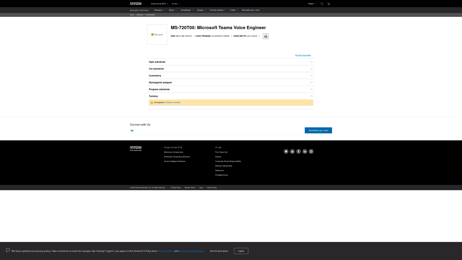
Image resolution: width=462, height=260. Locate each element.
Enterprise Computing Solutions (177, 156)
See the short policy (219, 251)
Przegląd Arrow (221, 175)
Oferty (171, 10)
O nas (174, 3)
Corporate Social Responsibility (228, 161)
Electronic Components (173, 152)
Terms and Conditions (191, 250)
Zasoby (200, 10)
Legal (201, 187)
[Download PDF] (265, 36)
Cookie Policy (212, 187)
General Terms (190, 187)
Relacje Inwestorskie (223, 166)
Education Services (139, 10)
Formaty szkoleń (217, 10)
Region (311, 3)
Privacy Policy (176, 187)
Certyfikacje (185, 10)
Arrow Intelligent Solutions (175, 161)
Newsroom (219, 170)
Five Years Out (221, 152)
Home (132, 15)
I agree (241, 251)
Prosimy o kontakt (172, 102)
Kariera (218, 156)
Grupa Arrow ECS (158, 3)
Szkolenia (158, 10)
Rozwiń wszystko (303, 55)
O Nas (232, 10)
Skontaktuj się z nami (251, 10)
